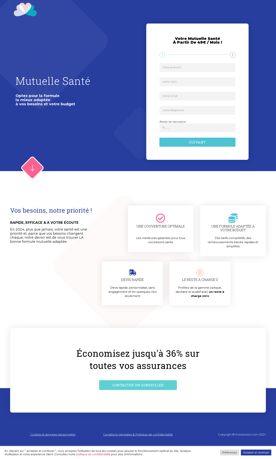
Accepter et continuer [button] (256, 452)
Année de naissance (172, 121)
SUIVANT (197, 142)
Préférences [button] (229, 452)
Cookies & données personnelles (52, 434)
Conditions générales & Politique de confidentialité (138, 434)
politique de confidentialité (93, 454)
